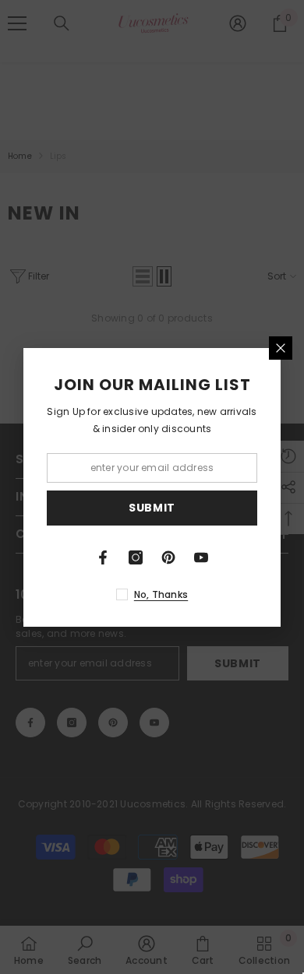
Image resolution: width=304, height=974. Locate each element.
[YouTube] (201, 557)
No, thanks (161, 594)
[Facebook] (103, 557)
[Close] (280, 348)
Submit (152, 507)
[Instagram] (135, 557)
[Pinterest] (168, 557)
